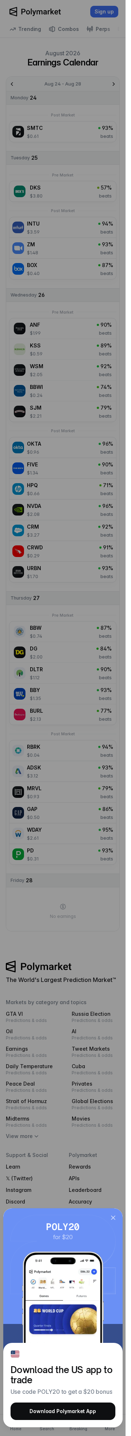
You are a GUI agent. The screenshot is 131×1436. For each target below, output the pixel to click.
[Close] (113, 1218)
